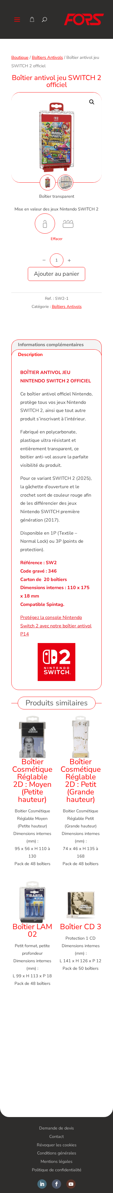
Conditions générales (56, 1153)
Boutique (19, 57)
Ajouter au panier (56, 274)
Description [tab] (30, 354)
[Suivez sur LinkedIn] (42, 1184)
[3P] (68, 223)
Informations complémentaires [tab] (51, 345)
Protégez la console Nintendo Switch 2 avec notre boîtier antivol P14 (56, 626)
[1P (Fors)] (45, 223)
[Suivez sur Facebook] (56, 1184)
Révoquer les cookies (56, 1145)
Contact (56, 1136)
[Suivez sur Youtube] (71, 1184)
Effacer (57, 238)
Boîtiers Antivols (47, 57)
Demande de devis (56, 1128)
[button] (92, 102)
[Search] (44, 19)
